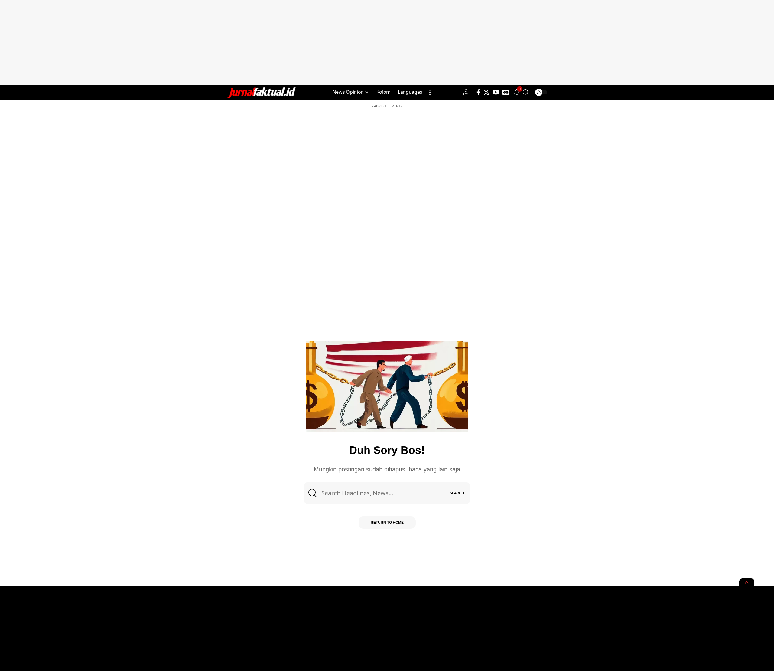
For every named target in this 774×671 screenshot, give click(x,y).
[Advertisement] (387, 42)
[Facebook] (478, 92)
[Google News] (506, 92)
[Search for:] (380, 493)
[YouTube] (496, 92)
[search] (526, 92)
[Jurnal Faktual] (261, 92)
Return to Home (387, 522)
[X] (486, 92)
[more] (430, 92)
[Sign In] (466, 92)
